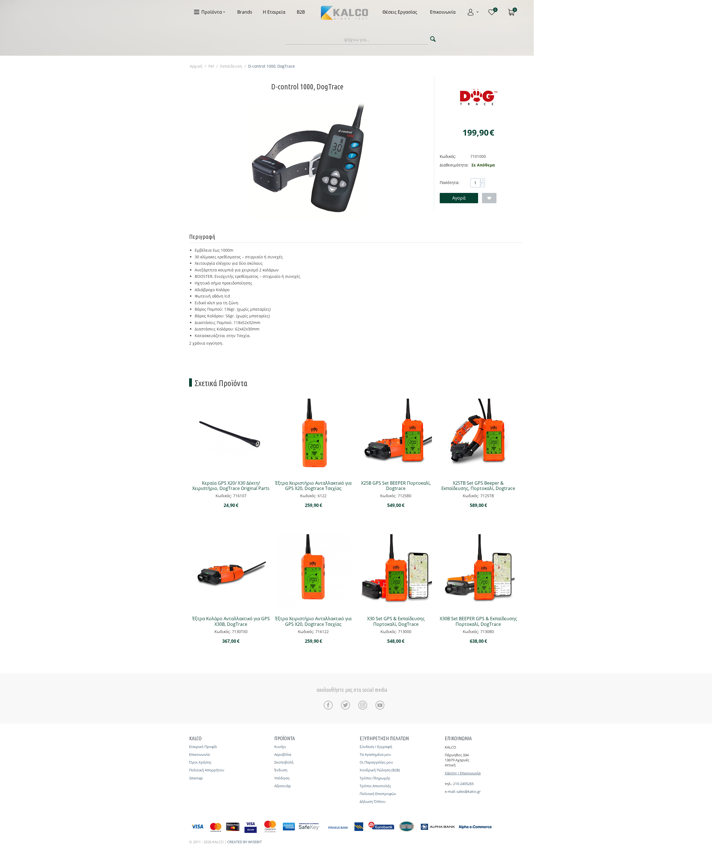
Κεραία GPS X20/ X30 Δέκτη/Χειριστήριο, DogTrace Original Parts (231, 485)
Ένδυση (280, 770)
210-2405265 (463, 783)
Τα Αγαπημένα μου (375, 754)
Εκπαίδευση (231, 66)
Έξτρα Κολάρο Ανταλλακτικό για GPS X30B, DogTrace (231, 621)
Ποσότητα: (449, 182)
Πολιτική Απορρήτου (206, 770)
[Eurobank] (381, 833)
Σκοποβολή (283, 762)
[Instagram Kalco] (364, 705)
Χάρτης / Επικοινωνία (463, 773)
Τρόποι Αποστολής (375, 785)
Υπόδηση (282, 778)
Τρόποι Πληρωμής (375, 778)
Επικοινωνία (199, 754)
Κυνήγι (280, 746)
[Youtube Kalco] (379, 705)
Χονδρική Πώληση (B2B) (380, 770)
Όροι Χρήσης (200, 762)
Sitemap (196, 778)
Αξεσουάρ (282, 785)
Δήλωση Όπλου (372, 801)
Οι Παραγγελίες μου (376, 762)
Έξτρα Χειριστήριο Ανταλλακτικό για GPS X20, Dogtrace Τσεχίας (313, 485)
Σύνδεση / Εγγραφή (376, 746)
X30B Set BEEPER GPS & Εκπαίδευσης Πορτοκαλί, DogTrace (478, 621)
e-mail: (450, 791)
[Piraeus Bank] (346, 833)
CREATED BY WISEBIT (244, 841)
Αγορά (459, 198)
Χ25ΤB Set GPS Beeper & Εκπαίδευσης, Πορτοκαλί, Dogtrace (478, 485)
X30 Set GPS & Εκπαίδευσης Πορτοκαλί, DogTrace (396, 621)
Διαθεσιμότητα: (454, 165)
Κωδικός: (448, 156)
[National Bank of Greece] (407, 833)
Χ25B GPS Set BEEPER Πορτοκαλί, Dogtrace (396, 485)
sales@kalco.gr (468, 791)
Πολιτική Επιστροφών (378, 793)
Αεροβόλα (282, 754)
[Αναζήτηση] (433, 40)
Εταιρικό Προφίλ (203, 746)
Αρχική (196, 66)
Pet (211, 66)
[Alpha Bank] (437, 833)
